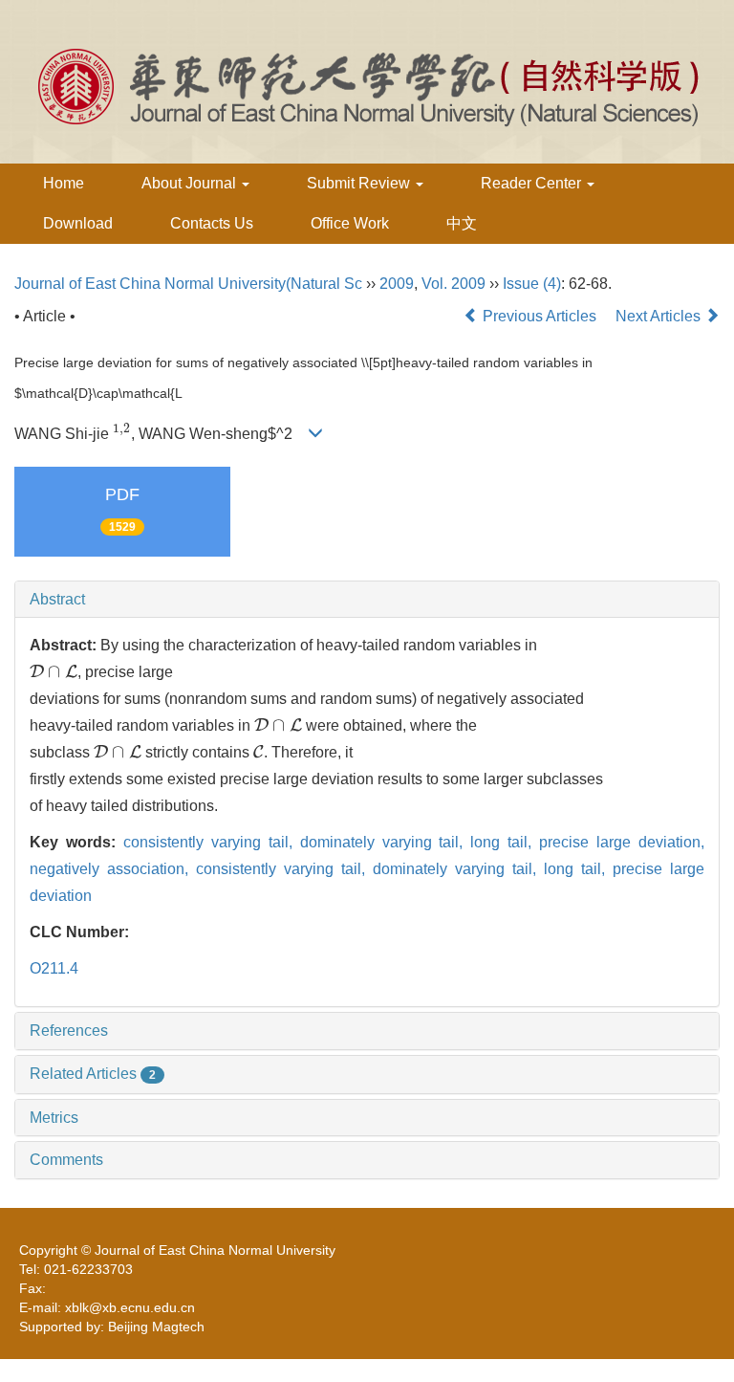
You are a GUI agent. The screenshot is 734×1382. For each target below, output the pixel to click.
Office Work (350, 223)
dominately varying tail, (385, 842)
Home (63, 183)
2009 (396, 283)
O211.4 (54, 968)
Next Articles (659, 316)
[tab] (367, 599)
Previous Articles (539, 316)
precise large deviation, (621, 842)
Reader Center (533, 183)
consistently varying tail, (211, 842)
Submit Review (360, 183)
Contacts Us (211, 223)
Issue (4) (532, 283)
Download (78, 223)
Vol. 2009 (453, 283)
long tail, (504, 842)
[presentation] (122, 434)
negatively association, (113, 869)
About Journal (190, 183)
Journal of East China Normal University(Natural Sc (188, 283)
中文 (461, 223)
